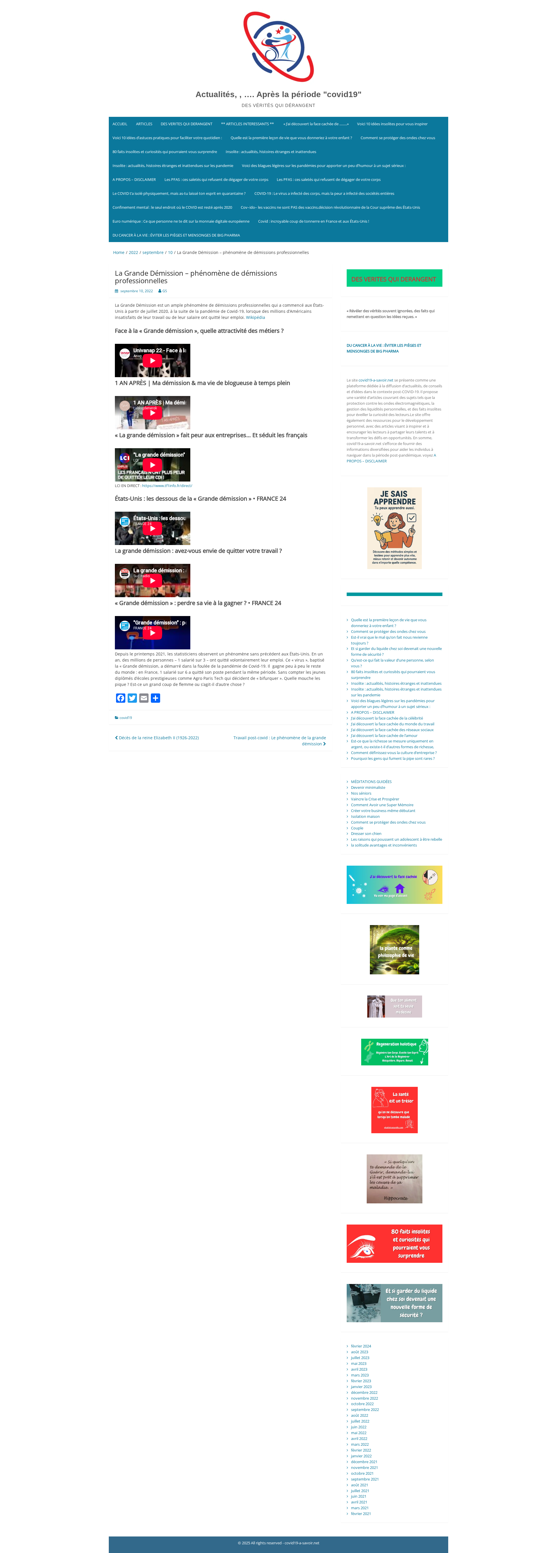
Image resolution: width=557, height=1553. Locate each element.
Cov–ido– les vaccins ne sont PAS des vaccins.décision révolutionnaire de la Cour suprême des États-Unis (330, 207)
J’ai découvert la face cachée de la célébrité (387, 718)
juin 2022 (358, 1427)
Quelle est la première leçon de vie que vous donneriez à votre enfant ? (291, 137)
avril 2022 (359, 1438)
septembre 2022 (365, 1409)
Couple (357, 828)
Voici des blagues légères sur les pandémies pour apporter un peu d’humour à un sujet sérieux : (324, 165)
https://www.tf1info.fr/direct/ (167, 485)
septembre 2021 (365, 1479)
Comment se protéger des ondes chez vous (398, 137)
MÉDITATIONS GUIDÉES (371, 781)
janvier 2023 (361, 1386)
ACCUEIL (120, 123)
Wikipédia (255, 317)
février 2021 (361, 1513)
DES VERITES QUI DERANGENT (186, 123)
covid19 (126, 717)
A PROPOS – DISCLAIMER (134, 179)
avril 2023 (359, 1369)
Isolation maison (365, 816)
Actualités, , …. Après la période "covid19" (278, 94)
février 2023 (361, 1380)
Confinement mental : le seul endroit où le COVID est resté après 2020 (172, 207)
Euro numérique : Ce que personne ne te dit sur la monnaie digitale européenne (181, 221)
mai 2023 (358, 1363)
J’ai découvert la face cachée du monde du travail (392, 723)
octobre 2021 (362, 1473)
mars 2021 (360, 1507)
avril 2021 (359, 1502)
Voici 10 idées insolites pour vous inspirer (392, 123)
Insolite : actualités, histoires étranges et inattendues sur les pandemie (173, 165)
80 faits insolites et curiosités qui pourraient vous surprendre (165, 151)
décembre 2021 (364, 1461)
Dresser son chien (366, 833)
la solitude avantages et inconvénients (384, 845)
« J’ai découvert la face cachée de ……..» (316, 123)
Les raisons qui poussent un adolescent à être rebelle (396, 839)
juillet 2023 (360, 1357)
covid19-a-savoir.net (376, 380)
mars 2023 (360, 1375)
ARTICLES (144, 123)
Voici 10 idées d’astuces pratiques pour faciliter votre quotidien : (167, 137)
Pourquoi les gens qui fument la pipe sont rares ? (393, 758)
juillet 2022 (360, 1421)
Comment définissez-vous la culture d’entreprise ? (394, 752)
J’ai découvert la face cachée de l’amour (384, 735)
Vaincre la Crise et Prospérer (375, 799)
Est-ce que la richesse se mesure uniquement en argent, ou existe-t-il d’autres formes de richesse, (392, 743)
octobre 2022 (362, 1403)
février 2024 (361, 1346)
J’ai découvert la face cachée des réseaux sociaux (392, 729)
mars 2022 (360, 1444)
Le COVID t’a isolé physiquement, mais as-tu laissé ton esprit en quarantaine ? (179, 193)
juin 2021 (358, 1496)
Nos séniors (361, 793)
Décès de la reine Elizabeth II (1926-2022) (158, 737)
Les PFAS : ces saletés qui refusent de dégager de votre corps (216, 179)
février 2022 (361, 1450)
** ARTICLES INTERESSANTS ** (247, 123)
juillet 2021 (360, 1490)
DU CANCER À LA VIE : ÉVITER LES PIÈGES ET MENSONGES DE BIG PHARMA (177, 235)
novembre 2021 (364, 1467)
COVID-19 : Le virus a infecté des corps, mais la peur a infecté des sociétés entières (324, 193)
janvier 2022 (361, 1455)
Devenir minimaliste (368, 787)
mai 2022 (358, 1432)
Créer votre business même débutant (383, 810)
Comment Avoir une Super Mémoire (382, 804)
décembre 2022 (364, 1392)
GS (164, 290)
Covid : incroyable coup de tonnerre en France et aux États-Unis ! (313, 221)
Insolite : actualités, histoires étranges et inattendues (271, 151)
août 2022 (359, 1415)
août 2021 (359, 1484)
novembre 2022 (364, 1398)
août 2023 (359, 1351)
